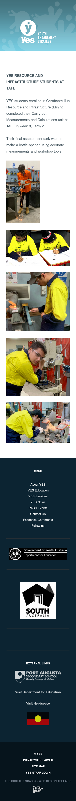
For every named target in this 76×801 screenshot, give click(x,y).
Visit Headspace (38, 703)
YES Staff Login (38, 773)
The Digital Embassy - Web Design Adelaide (38, 781)
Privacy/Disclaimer (38, 760)
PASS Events (38, 508)
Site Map (38, 766)
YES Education (38, 490)
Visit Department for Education (38, 692)
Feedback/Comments (38, 519)
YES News (38, 502)
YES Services (38, 496)
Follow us (38, 525)
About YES (38, 484)
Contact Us (38, 513)
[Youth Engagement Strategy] (38, 39)
